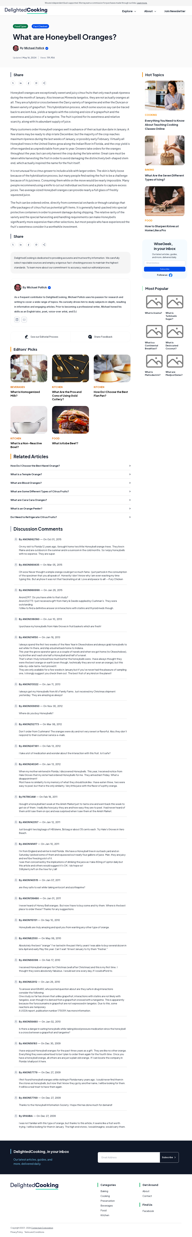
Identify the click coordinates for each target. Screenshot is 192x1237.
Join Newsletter (174, 11)
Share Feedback (103, 336)
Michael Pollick (34, 48)
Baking (149, 169)
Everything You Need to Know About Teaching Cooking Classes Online (164, 124)
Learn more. (142, 3)
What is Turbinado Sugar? (171, 316)
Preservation (107, 1200)
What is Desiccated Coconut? (172, 345)
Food (56, 438)
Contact (147, 1195)
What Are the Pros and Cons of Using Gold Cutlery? (67, 395)
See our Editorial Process (44, 336)
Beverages (17, 387)
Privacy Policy (16, 1232)
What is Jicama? (153, 313)
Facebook (148, 1211)
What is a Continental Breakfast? (151, 345)
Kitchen (57, 387)
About (145, 1191)
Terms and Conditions (34, 1232)
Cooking (151, 114)
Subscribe (164, 269)
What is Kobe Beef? (65, 443)
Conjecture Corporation (42, 1228)
